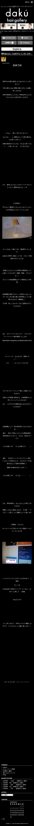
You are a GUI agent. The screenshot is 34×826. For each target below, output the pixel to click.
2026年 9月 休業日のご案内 (13, 783)
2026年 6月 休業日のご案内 (14, 788)
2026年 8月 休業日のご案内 (14, 784)
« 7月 (3, 819)
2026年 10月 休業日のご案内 (15, 781)
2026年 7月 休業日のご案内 (13, 786)
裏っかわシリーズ (9, 773)
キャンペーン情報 (9, 769)
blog (4, 774)
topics (5, 767)
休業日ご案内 (7, 771)
